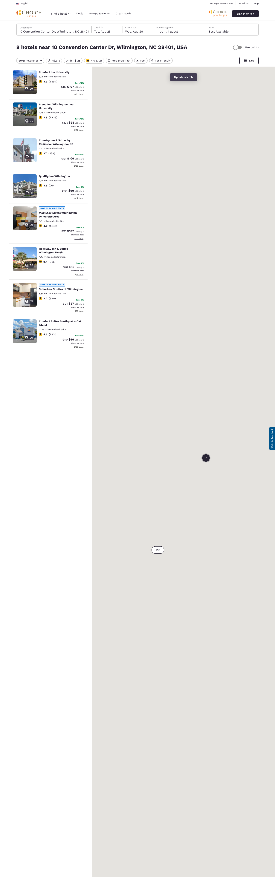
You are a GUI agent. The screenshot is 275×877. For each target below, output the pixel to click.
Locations (243, 3)
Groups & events (99, 13)
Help (256, 3)
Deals (79, 13)
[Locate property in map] (48, 83)
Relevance (29, 60)
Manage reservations (221, 3)
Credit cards (123, 13)
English (24, 3)
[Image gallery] (25, 82)
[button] (158, 550)
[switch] (238, 47)
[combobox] (60, 14)
